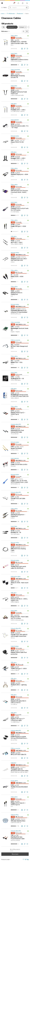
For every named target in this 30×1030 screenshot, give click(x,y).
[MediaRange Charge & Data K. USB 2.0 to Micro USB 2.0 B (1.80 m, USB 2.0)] (15, 395)
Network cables (15, 136)
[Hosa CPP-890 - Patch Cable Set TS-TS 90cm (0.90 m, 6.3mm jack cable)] (15, 617)
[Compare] (22, 48)
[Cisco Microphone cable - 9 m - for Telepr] (15, 126)
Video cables (14, 35)
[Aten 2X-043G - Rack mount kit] (15, 582)
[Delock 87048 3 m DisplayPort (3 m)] (15, 293)
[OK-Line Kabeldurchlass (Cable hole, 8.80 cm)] (15, 821)
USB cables (13, 103)
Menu (5, 7)
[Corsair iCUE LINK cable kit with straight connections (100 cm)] (15, 635)
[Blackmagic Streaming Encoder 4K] (15, 75)
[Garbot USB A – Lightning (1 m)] (15, 684)
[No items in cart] (27, 3)
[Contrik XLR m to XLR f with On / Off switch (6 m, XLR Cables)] (15, 209)
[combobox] (3, 27)
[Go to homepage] (2, 3)
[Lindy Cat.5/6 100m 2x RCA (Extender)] (15, 464)
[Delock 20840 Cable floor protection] (15, 652)
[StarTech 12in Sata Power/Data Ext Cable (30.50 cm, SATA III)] (15, 838)
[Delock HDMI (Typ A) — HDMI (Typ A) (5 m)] (15, 413)
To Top (27, 859)
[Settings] (14, 3)
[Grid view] (23, 31)
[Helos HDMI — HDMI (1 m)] (15, 276)
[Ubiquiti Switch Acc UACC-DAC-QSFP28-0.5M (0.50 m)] (15, 259)
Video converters (15, 69)
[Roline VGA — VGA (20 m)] (15, 362)
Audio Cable (14, 53)
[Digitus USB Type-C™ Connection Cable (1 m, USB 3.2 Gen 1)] (15, 719)
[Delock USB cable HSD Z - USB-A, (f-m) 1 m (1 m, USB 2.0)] (15, 701)
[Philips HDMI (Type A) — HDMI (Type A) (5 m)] (15, 804)
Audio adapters (15, 119)
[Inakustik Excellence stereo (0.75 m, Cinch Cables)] (15, 59)
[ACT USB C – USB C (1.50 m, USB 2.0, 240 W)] (15, 242)
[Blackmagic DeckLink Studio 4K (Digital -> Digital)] (15, 329)
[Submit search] (10, 8)
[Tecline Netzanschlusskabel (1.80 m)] (15, 787)
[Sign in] (18, 3)
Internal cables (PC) (16, 424)
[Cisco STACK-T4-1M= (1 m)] (15, 142)
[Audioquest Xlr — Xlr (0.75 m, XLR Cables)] (15, 378)
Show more (15, 854)
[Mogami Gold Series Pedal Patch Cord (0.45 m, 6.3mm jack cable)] (15, 92)
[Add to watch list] (24, 48)
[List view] (27, 31)
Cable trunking (14, 646)
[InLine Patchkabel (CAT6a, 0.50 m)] (15, 448)
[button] (28, 36)
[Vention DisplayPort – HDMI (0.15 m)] (15, 174)
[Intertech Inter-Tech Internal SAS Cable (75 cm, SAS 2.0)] (15, 431)
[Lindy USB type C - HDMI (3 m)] (15, 226)
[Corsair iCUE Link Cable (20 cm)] (15, 498)
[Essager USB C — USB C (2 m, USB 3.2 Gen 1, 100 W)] (15, 158)
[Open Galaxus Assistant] (22, 3)
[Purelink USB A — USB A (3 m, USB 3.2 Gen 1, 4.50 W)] (15, 109)
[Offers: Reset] (16, 27)
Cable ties (13, 763)
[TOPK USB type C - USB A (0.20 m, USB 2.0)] (15, 668)
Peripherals (20, 13)
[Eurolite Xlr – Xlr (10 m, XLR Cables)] (15, 532)
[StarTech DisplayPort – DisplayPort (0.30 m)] (15, 515)
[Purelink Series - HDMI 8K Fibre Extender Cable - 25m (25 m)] (15, 42)
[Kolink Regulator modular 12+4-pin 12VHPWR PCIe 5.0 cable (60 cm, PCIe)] (15, 737)
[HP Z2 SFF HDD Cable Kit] (15, 753)
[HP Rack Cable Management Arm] (15, 346)
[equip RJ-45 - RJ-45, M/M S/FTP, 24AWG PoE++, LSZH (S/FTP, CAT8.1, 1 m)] (15, 481)
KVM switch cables (15, 576)
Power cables (14, 780)
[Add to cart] (27, 48)
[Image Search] (27, 7)
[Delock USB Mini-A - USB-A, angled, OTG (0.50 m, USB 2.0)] (15, 599)
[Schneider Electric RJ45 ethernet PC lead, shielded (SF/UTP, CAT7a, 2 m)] (15, 311)
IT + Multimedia (11, 13)
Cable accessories (15, 340)
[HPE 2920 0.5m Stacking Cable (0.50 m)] (15, 549)
